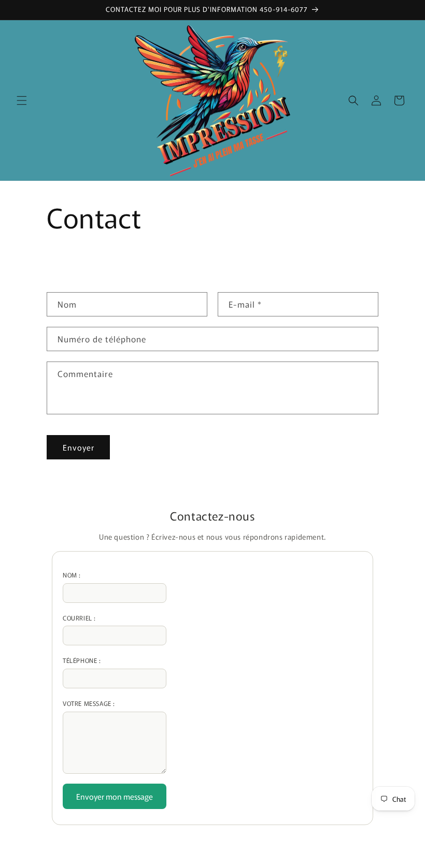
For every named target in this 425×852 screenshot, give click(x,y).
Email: (114, 618)
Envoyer (78, 447)
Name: (114, 575)
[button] (21, 100)
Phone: (114, 660)
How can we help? (114, 703)
